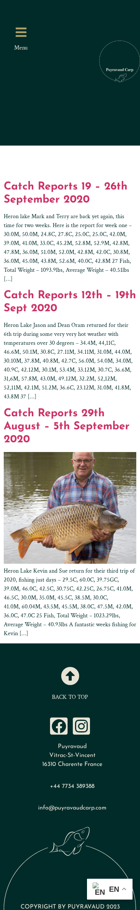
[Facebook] (59, 726)
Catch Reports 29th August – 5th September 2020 (67, 426)
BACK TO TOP (70, 697)
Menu (21, 48)
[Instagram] (81, 726)
